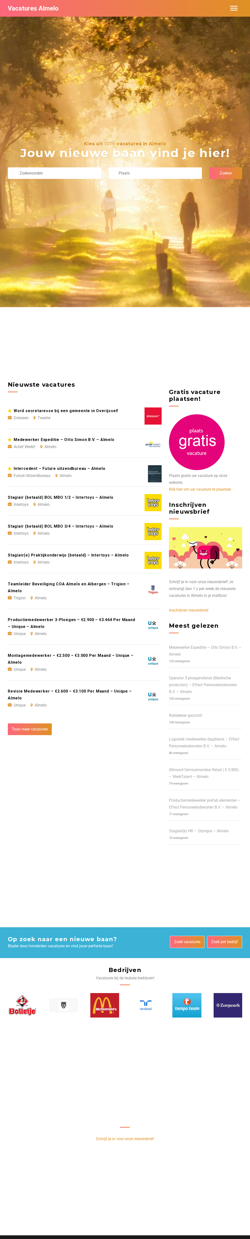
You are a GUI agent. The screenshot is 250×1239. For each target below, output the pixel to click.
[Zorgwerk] (228, 1005)
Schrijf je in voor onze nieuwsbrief (125, 1138)
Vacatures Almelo (33, 8)
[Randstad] (145, 1005)
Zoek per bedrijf (224, 941)
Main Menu (234, 8)
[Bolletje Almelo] (22, 1005)
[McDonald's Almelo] (104, 1005)
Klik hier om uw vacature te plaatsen (200, 489)
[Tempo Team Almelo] (186, 1005)
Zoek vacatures (187, 941)
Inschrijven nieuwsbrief (188, 610)
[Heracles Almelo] (63, 1005)
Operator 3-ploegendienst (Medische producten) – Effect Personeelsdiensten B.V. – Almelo (203, 685)
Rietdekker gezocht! (185, 715)
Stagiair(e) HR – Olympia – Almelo (199, 831)
